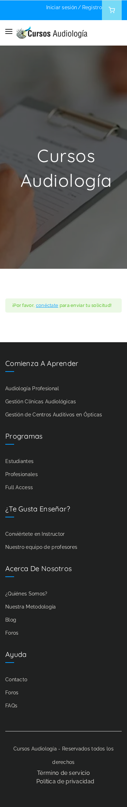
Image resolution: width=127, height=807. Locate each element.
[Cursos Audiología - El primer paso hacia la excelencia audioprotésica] (51, 31)
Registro (92, 7)
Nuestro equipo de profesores (41, 547)
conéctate (47, 305)
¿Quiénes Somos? (26, 594)
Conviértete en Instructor (35, 534)
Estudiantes (19, 461)
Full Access (19, 487)
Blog (10, 620)
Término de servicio (63, 773)
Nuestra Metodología (30, 607)
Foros (12, 633)
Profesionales (21, 474)
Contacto (16, 679)
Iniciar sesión (61, 7)
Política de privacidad (65, 781)
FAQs (11, 705)
